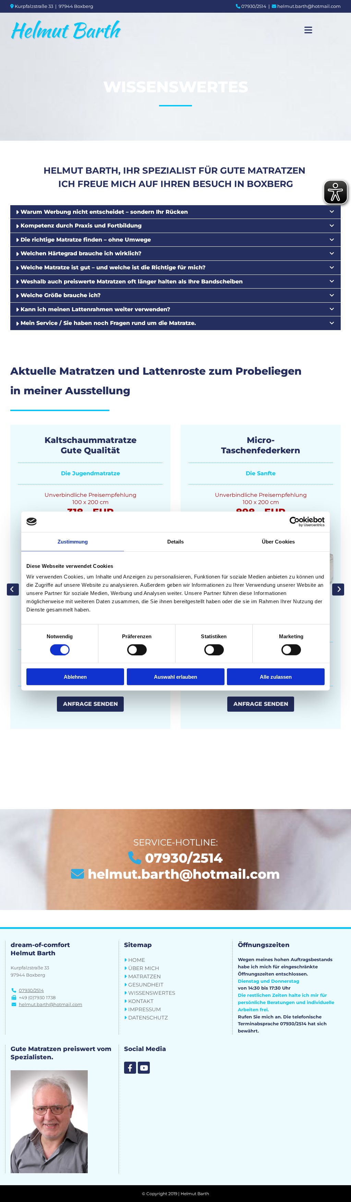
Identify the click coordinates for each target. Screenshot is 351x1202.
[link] (331, 211)
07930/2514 (253, 6)
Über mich (143, 968)
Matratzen (144, 976)
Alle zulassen (276, 677)
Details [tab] (175, 541)
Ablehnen (75, 677)
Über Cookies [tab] (278, 541)
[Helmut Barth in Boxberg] (76, 30)
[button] (90, 704)
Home (136, 960)
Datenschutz (148, 1017)
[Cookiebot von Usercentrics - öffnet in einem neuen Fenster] (295, 521)
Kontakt (141, 1001)
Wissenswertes (151, 993)
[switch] (137, 649)
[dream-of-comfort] (130, 1068)
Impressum (144, 1009)
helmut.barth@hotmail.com (309, 6)
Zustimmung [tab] (73, 541)
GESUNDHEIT (146, 984)
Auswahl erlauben (175, 677)
